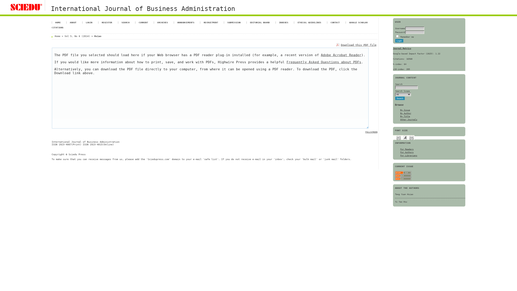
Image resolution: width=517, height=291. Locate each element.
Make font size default (405, 137)
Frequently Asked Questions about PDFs (324, 62)
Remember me (407, 37)
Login (89, 22)
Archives (162, 22)
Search (125, 22)
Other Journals (408, 119)
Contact (335, 22)
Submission (234, 22)
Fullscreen (371, 132)
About (73, 22)
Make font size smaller (399, 137)
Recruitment (211, 22)
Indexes (283, 22)
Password (400, 32)
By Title (405, 116)
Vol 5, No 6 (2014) (77, 36)
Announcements (185, 22)
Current (143, 22)
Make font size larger (412, 137)
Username (400, 28)
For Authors (407, 152)
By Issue (405, 110)
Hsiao (97, 36)
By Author (405, 113)
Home (58, 22)
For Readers (407, 149)
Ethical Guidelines (309, 22)
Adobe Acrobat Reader (341, 55)
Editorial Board (260, 22)
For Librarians (408, 155)
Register (107, 22)
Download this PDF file (358, 44)
